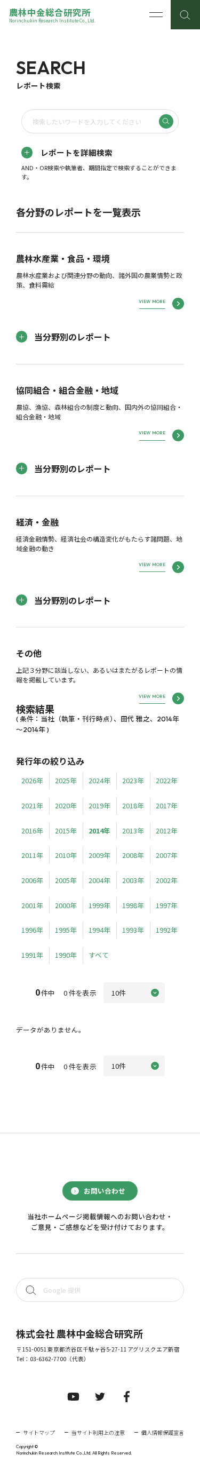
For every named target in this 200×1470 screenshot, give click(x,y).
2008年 (133, 855)
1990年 (66, 955)
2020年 (66, 805)
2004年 (99, 880)
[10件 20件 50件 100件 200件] (134, 992)
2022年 (167, 780)
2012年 (167, 830)
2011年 (32, 855)
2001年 (32, 905)
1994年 (99, 930)
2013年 (133, 830)
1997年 (167, 905)
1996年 (32, 930)
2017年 (167, 805)
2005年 (66, 880)
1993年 (133, 930)
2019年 (99, 805)
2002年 (167, 880)
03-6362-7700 (48, 1359)
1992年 (167, 930)
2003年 (133, 880)
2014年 (99, 830)
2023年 (133, 780)
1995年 (66, 930)
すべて (99, 955)
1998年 (133, 905)
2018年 (133, 805)
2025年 (66, 780)
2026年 (32, 780)
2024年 (99, 780)
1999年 (99, 905)
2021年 (32, 805)
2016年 (32, 830)
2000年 (66, 905)
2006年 (32, 880)
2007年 (167, 855)
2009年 (99, 855)
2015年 (66, 830)
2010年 (66, 855)
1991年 (32, 955)
